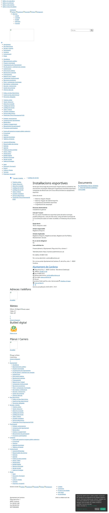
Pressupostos (17, 380)
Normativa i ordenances (20, 390)
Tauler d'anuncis (17, 184)
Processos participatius (20, 436)
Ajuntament (13, 363)
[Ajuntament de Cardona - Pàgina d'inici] (22, 35)
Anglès (17, 19)
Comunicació (14, 449)
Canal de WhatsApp (18, 451)
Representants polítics (19, 367)
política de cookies (92, 506)
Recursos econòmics (19, 386)
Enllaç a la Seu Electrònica (20, 399)
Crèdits (60, 487)
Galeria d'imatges (18, 470)
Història (15, 443)
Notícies (15, 455)
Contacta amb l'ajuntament (21, 428)
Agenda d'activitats (18, 445)
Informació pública (18, 376)
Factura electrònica (18, 195)
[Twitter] (13, 12)
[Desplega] (24, 178)
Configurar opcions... (82, 509)
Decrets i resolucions (19, 392)
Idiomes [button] (15, 14)
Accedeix (12, 300)
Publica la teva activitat (19, 458)
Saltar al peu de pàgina (9, 7)
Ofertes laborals (17, 395)
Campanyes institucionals (20, 384)
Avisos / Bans (16, 460)
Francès (17, 23)
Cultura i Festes (17, 480)
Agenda (15, 457)
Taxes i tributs (17, 192)
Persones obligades (18, 403)
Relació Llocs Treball (19, 382)
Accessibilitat (62, 494)
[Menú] (2, 42)
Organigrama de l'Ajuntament (22, 370)
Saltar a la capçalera (9, 1)
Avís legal (61, 492)
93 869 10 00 (43, 271)
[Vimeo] (32, 12)
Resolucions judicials (19, 378)
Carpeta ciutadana (18, 193)
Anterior (12, 320)
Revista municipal (18, 466)
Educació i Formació (19, 476)
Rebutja (97, 509)
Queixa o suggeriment (19, 432)
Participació (13, 424)
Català (17, 16)
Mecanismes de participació (21, 434)
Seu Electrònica (14, 397)
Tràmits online (17, 182)
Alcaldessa (16, 365)
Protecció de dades (64, 490)
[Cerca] (91, 30)
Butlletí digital (17, 464)
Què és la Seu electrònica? (20, 401)
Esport (15, 478)
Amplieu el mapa (65, 281)
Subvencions (16, 374)
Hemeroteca (16, 462)
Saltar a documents (8, 5)
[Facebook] (19, 12)
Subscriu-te (13, 333)
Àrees (11, 472)
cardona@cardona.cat (53, 275)
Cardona (12, 437)
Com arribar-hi (39, 283)
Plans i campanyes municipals (21, 388)
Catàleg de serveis (33, 178)
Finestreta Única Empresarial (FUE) (23, 422)
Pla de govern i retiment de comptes (23, 372)
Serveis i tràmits (18, 178)
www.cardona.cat (46, 277)
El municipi (16, 441)
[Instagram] (39, 12)
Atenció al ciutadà (18, 186)
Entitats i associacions (19, 426)
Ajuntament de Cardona (45, 266)
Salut (14, 474)
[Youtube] (26, 12)
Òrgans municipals (18, 369)
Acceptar (103, 509)
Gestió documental (18, 393)
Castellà (17, 18)
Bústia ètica (16, 430)
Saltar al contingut (8, 3)
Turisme (15, 481)
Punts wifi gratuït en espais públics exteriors (26, 439)
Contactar (13, 10)
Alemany (17, 21)
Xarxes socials (17, 468)
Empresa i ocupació (18, 483)
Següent (17, 320)
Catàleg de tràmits (18, 188)
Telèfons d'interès (18, 447)
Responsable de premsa (20, 453)
